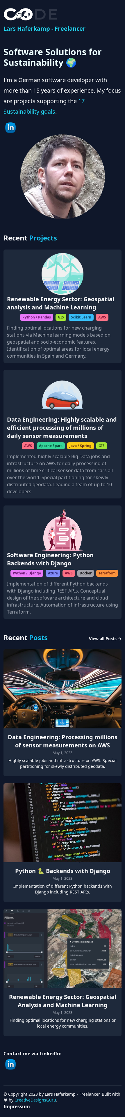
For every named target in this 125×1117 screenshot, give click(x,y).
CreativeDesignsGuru (35, 1100)
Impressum (16, 1106)
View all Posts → (105, 638)
